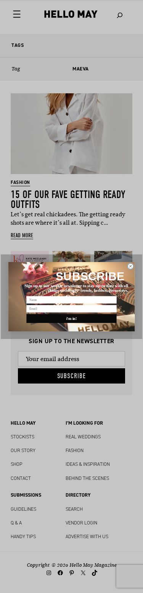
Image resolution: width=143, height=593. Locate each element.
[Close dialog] (130, 266)
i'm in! (71, 318)
